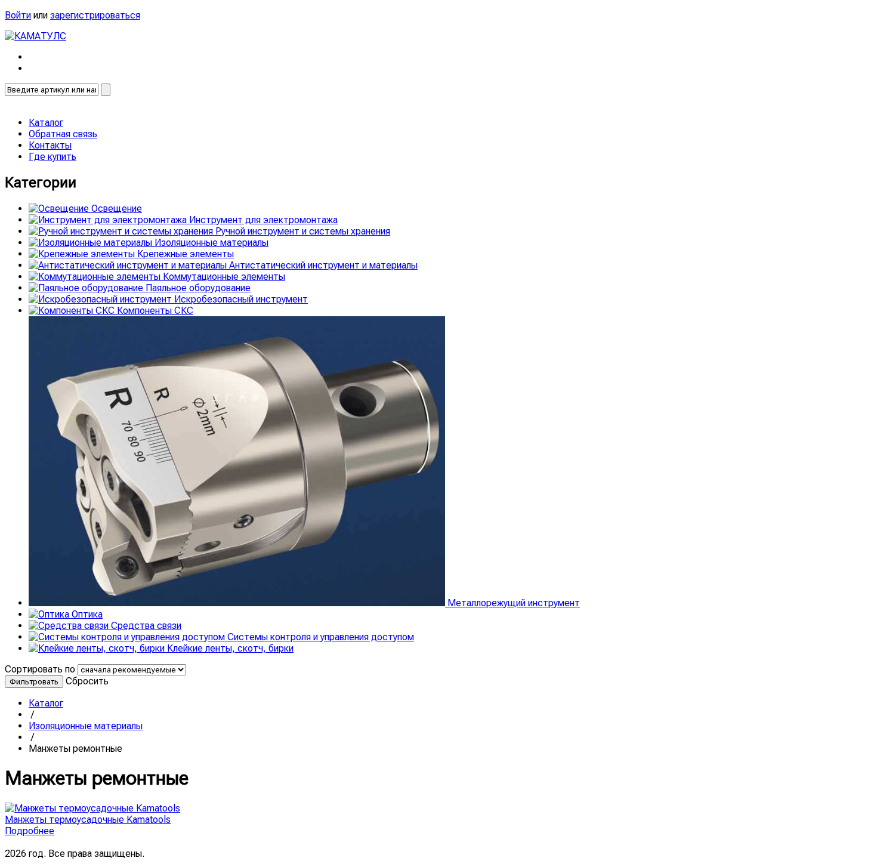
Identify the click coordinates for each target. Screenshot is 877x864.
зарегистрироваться (95, 15)
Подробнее (29, 831)
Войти (18, 15)
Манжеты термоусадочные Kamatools (88, 819)
